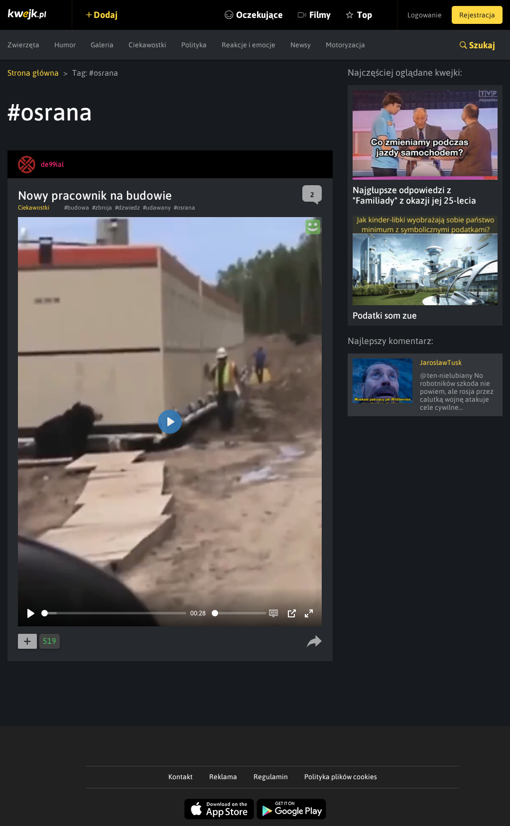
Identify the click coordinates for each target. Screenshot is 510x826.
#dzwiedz (127, 207)
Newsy (300, 45)
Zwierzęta (23, 45)
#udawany (157, 207)
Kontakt (180, 777)
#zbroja (102, 207)
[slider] (113, 613)
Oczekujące (259, 14)
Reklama (223, 777)
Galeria (102, 45)
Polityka (194, 45)
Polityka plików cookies (340, 777)
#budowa (76, 207)
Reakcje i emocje (248, 45)
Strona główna (33, 72)
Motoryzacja (345, 45)
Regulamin (271, 777)
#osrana (184, 207)
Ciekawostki (147, 45)
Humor (65, 45)
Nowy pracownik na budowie (95, 195)
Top (364, 14)
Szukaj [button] (482, 45)
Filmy (320, 14)
